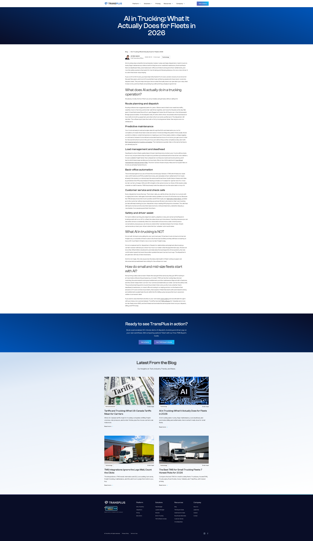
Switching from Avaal (179, 512)
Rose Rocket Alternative (180, 515)
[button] (136, 3)
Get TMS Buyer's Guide (164, 342)
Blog (175, 506)
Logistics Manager (159, 509)
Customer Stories (178, 518)
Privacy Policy (125, 533)
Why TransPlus (140, 506)
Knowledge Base (178, 522)
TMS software (165, 301)
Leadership (196, 509)
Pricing (138, 512)
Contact (195, 515)
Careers (196, 512)
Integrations (139, 509)
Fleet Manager (158, 506)
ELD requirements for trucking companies (138, 142)
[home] (113, 3)
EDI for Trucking (159, 515)
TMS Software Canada (161, 518)
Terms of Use (134, 533)
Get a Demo (203, 3)
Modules (157, 512)
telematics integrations (174, 199)
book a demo (165, 299)
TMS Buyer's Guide (179, 509)
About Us (196, 506)
